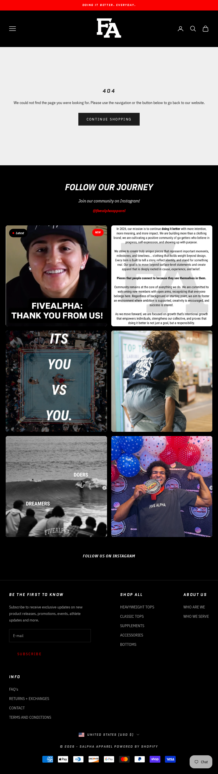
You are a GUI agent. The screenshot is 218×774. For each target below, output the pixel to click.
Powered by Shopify (136, 746)
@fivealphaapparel (109, 210)
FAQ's (13, 689)
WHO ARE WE (194, 607)
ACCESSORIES (131, 635)
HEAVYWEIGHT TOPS (137, 607)
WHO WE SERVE (196, 616)
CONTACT (17, 707)
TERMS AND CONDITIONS (30, 717)
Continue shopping (109, 119)
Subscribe (29, 654)
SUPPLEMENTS (132, 625)
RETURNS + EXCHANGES (29, 698)
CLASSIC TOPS (132, 616)
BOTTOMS (128, 644)
